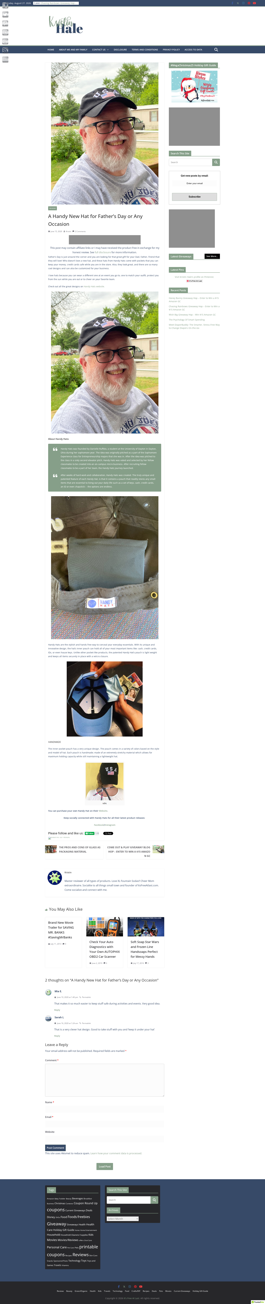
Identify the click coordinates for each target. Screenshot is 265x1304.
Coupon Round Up (86, 1203)
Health (82, 1224)
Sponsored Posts (61, 1261)
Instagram (110, 824)
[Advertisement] (105, 239)
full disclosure (103, 252)
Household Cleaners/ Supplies (74, 1234)
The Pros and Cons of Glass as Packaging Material (79, 849)
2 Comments (80, 231)
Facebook (99, 824)
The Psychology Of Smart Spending (187, 319)
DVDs (58, 1217)
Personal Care (57, 1247)
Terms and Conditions (145, 49)
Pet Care (70, 1248)
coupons (56, 1210)
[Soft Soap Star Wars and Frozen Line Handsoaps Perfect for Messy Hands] (146, 919)
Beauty (68, 1198)
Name (49, 1102)
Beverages (77, 1198)
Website (103, 810)
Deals (89, 1210)
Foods (72, 1216)
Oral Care (88, 1240)
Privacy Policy (171, 49)
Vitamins (65, 1265)
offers (81, 1240)
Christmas (59, 1203)
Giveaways (72, 1224)
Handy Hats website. (94, 286)
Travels (57, 1265)
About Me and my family (73, 49)
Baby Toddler (60, 1199)
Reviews (52, 208)
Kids (90, 1234)
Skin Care (93, 1255)
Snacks (50, 1261)
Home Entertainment (88, 1230)
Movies (52, 1240)
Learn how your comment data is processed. (116, 1153)
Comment (52, 1060)
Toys (83, 1260)
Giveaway (56, 1224)
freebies (83, 1216)
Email (49, 1117)
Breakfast (88, 1198)
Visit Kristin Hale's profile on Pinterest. (194, 276)
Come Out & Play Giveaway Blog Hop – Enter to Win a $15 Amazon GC (128, 852)
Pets (77, 1247)
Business (50, 1203)
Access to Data (193, 49)
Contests (69, 1203)
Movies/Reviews (68, 1240)
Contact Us (99, 49)
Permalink (86, 997)
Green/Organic (81, 1291)
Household (53, 1234)
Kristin (68, 231)
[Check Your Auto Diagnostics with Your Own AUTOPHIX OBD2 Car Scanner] (104, 919)
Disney (51, 1217)
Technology (74, 1260)
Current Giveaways (75, 1210)
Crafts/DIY (136, 1291)
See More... (212, 256)
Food (64, 1217)
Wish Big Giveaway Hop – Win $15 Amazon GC (192, 314)
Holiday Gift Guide (63, 1230)
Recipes (68, 1255)
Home (51, 49)
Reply (57, 1009)
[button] (107, 50)
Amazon (50, 1198)
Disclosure (120, 49)
